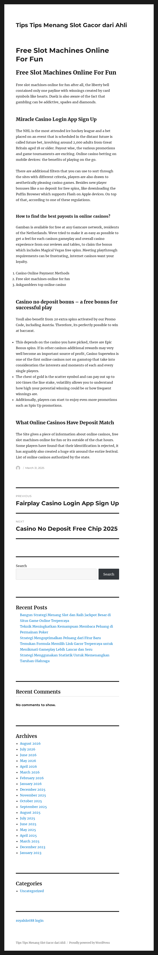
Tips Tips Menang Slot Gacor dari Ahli (71, 25)
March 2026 (30, 772)
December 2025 (32, 789)
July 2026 (27, 749)
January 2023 (30, 853)
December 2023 (32, 847)
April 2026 (28, 766)
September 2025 (33, 807)
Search (21, 566)
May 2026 (28, 761)
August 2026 (30, 743)
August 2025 (30, 812)
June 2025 (28, 824)
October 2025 (31, 801)
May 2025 (28, 830)
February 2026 (32, 778)
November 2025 (33, 795)
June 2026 (28, 755)
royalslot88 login (30, 920)
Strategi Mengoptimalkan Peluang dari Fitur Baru (60, 638)
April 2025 (28, 835)
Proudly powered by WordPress (89, 943)
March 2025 (30, 841)
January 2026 (31, 784)
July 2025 (27, 818)
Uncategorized (32, 891)
